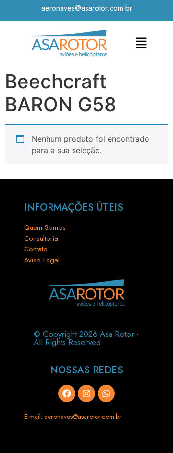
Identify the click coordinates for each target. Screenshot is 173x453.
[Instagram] (86, 393)
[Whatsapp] (106, 393)
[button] (141, 43)
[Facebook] (66, 393)
